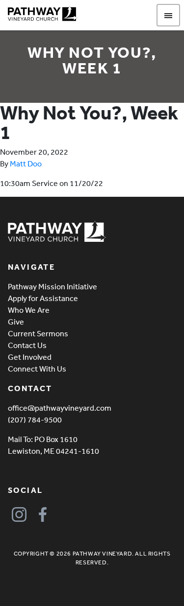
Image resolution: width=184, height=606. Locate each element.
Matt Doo (26, 163)
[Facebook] (42, 515)
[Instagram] (19, 515)
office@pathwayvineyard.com (59, 408)
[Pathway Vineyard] (43, 14)
